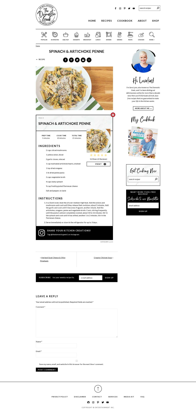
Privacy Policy (60, 397)
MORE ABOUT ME (142, 108)
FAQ (143, 397)
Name (39, 341)
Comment (40, 307)
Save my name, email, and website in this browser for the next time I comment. (71, 364)
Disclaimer (80, 397)
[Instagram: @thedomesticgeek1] (42, 232)
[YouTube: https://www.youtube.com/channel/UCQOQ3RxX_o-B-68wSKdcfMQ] (107, 402)
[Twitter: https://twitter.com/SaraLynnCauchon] (102, 402)
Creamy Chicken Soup (103, 258)
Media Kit (129, 397)
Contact (97, 397)
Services (113, 397)
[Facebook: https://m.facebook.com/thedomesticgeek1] (88, 402)
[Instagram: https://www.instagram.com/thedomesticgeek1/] (93, 402)
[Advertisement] (143, 255)
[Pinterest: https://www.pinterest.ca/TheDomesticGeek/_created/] (98, 402)
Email (39, 351)
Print (98, 164)
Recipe (41, 59)
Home (38, 46)
